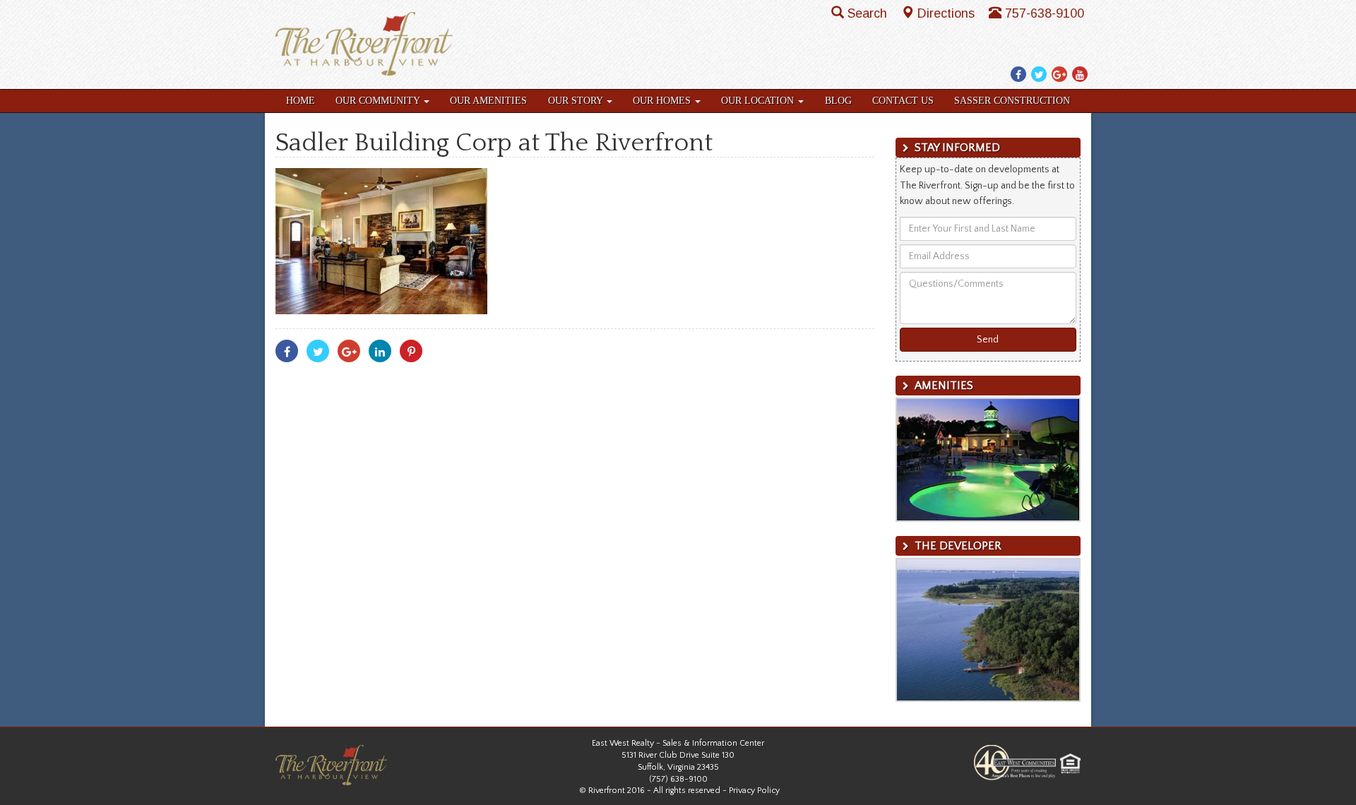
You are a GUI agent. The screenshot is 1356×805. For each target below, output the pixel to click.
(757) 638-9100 (678, 779)
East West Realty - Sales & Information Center (678, 743)
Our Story (576, 100)
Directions (947, 13)
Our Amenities (488, 100)
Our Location (759, 100)
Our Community (378, 100)
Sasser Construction (1012, 100)
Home (300, 100)
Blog (838, 100)
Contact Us (903, 100)
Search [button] (869, 13)
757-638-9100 (1044, 13)
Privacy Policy (754, 790)
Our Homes (663, 100)
